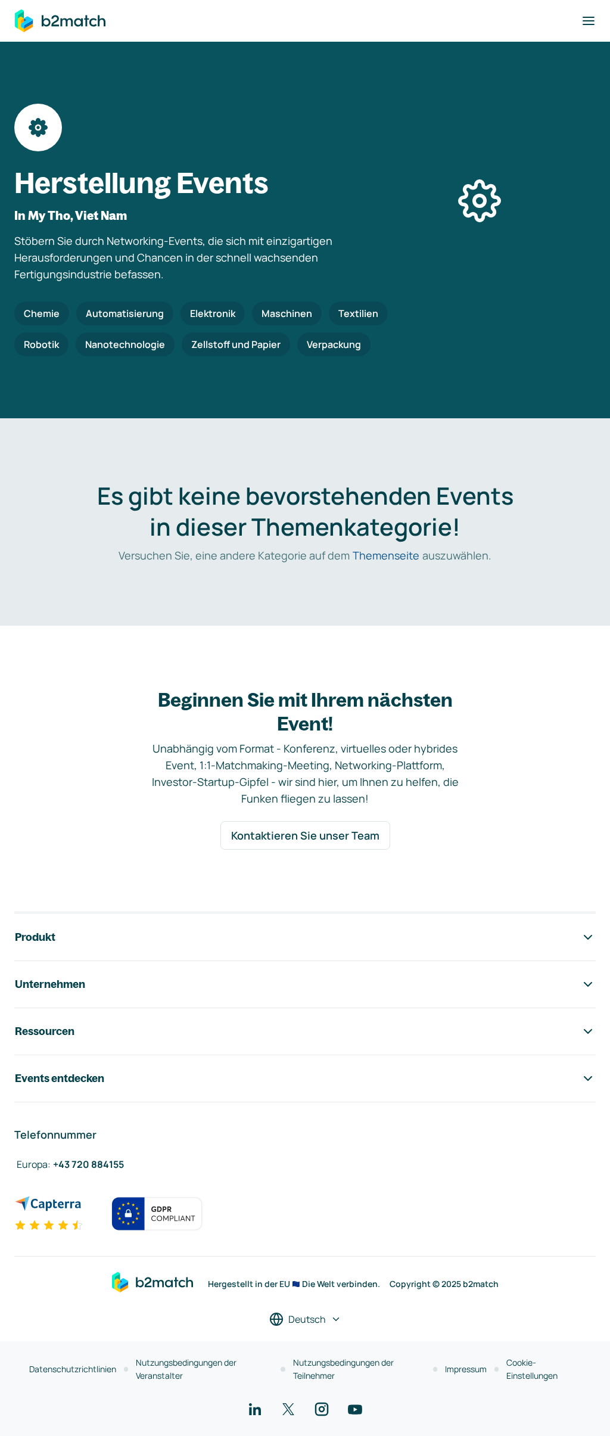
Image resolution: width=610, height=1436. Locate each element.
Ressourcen (44, 1031)
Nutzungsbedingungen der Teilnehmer (343, 1369)
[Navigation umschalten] (588, 21)
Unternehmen (50, 984)
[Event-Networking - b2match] (60, 21)
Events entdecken (59, 1078)
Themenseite (386, 555)
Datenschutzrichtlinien (72, 1369)
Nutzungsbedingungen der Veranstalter (186, 1369)
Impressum (466, 1369)
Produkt (35, 937)
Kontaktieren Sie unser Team (305, 835)
